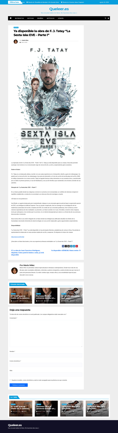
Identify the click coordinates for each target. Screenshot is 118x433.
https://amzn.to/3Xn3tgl (17, 237)
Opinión (60, 18)
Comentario (13, 318)
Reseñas (40, 18)
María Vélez (25, 40)
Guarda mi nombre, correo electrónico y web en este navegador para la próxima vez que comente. (39, 380)
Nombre (12, 351)
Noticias (30, 18)
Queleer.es (59, 9)
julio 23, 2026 (16, 411)
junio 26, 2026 (67, 411)
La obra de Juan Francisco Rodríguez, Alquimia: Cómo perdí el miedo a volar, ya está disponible (27, 253)
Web (11, 370)
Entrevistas (19, 18)
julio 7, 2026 (42, 411)
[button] (105, 18)
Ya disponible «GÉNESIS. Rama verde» (65, 250)
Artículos (50, 18)
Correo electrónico (15, 361)
